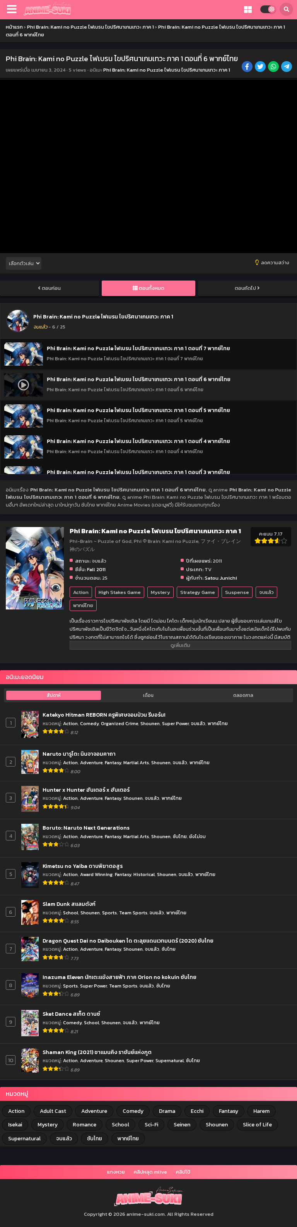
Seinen (182, 1125)
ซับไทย (180, 836)
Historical (144, 874)
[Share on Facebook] (248, 67)
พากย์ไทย (83, 605)
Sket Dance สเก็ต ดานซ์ (71, 1014)
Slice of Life (257, 1125)
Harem (261, 1111)
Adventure (91, 762)
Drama (167, 1111)
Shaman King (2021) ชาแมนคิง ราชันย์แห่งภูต (97, 1052)
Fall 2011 (96, 569)
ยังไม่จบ (197, 836)
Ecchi (197, 1111)
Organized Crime (119, 723)
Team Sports (133, 912)
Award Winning (96, 874)
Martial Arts (136, 762)
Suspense (237, 592)
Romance (84, 1125)
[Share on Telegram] (287, 67)
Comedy (89, 723)
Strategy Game (197, 592)
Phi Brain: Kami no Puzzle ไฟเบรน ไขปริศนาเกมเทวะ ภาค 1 (166, 70)
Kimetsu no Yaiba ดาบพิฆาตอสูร (83, 866)
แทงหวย (116, 1172)
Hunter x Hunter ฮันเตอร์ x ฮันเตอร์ (86, 790)
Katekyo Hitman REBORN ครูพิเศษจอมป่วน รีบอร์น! (104, 715)
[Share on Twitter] (261, 67)
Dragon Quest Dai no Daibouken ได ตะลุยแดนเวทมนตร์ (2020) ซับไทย (128, 941)
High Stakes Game (120, 592)
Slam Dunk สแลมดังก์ (69, 904)
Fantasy (113, 762)
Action (81, 592)
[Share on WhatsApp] (274, 67)
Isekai (15, 1125)
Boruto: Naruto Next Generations (86, 828)
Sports (109, 912)
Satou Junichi (221, 578)
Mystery (160, 592)
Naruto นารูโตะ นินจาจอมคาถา (79, 754)
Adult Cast (53, 1111)
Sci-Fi (151, 1125)
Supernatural (169, 1060)
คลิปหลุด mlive (150, 1172)
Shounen (150, 723)
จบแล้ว (266, 592)
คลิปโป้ (183, 1172)
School (70, 912)
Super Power (175, 723)
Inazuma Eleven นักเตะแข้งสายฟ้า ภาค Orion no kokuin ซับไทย (119, 977)
